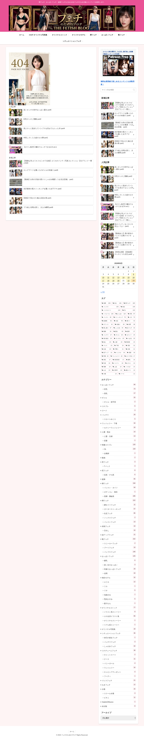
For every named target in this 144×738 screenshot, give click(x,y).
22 (128, 281)
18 (108, 281)
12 (113, 277)
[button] (134, 90)
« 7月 (103, 292)
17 (103, 281)
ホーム (72, 731)
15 (128, 277)
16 (134, 277)
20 (118, 281)
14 (123, 277)
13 (118, 277)
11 (108, 277)
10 (103, 277)
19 (113, 281)
